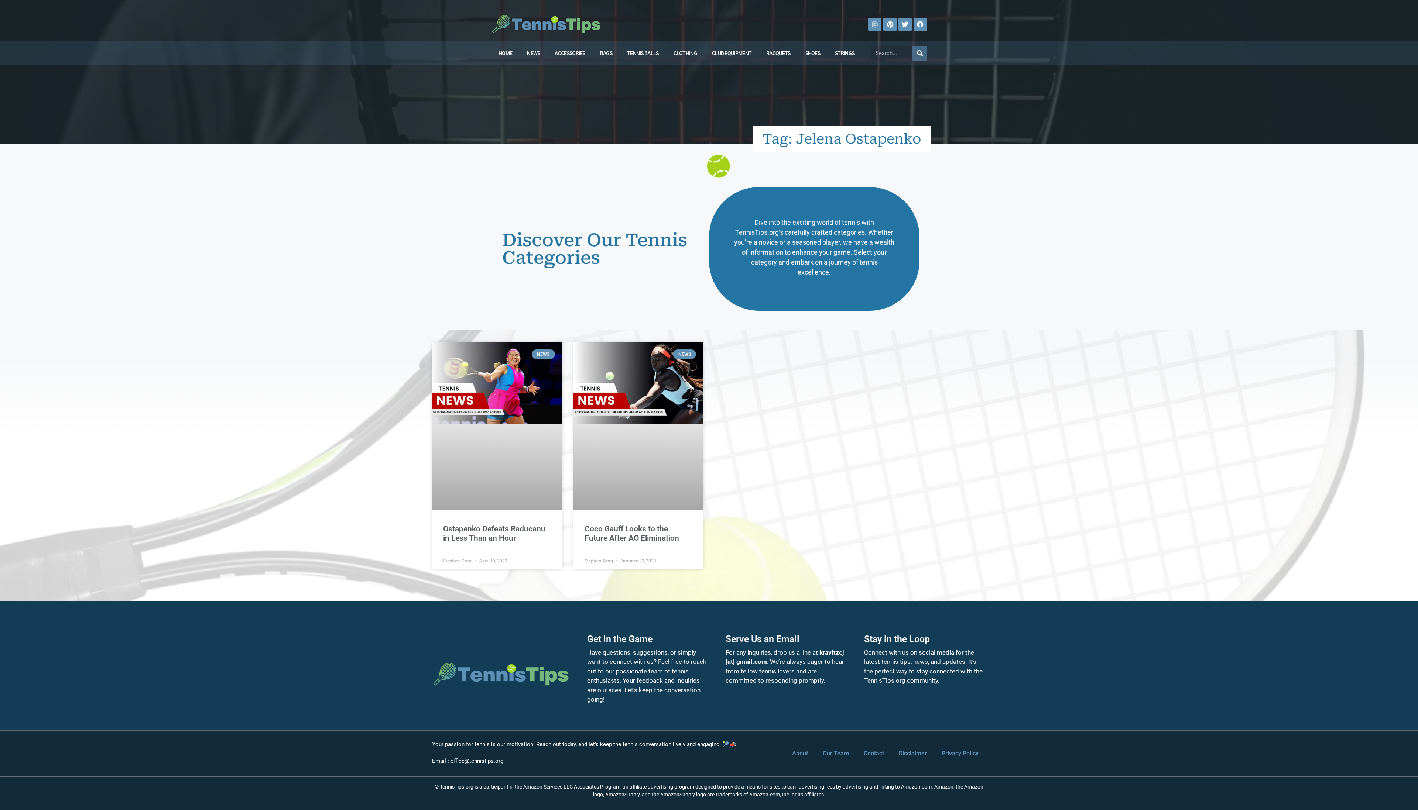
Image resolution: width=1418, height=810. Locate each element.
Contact (874, 753)
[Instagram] (874, 24)
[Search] (919, 53)
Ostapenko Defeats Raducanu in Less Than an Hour (494, 533)
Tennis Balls (643, 53)
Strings (844, 53)
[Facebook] (920, 24)
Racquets (778, 53)
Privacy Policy (960, 753)
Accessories (570, 53)
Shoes (813, 53)
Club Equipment (731, 53)
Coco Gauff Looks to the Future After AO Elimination (632, 533)
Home (505, 53)
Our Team (836, 753)
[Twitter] (905, 24)
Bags (606, 53)
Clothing (685, 53)
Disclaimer (913, 753)
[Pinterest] (890, 24)
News (533, 53)
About (800, 753)
